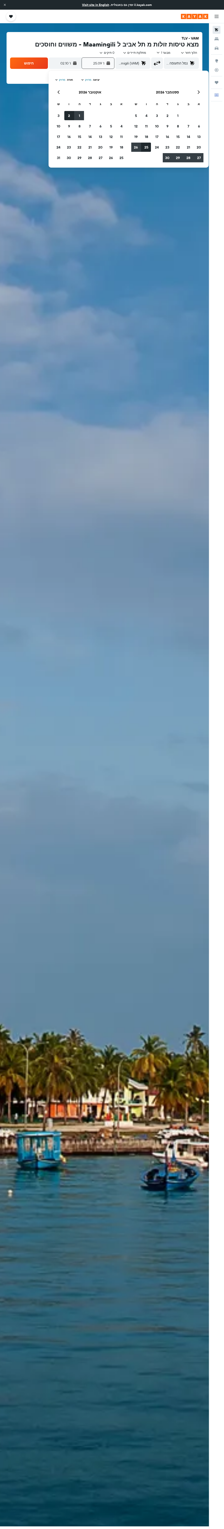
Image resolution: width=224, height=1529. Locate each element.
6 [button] (199, 126)
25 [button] (146, 147)
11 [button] (146, 126)
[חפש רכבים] (216, 48)
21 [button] (188, 147)
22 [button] (178, 147)
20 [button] (199, 147)
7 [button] (188, 126)
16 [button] (167, 136)
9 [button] (167, 126)
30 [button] (167, 158)
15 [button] (178, 136)
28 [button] (188, 158)
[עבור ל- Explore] (216, 60)
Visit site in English (95, 5)
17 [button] (156, 136)
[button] (5, 5)
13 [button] (199, 136)
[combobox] (134, 52)
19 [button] (136, 136)
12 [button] (136, 126)
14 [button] (188, 136)
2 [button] (167, 115)
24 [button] (157, 147)
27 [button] (199, 158)
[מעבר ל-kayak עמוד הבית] (194, 16)
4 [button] (146, 115)
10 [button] (157, 126)
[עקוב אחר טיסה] (216, 70)
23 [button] (167, 147)
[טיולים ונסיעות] (216, 82)
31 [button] (58, 158)
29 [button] (178, 158)
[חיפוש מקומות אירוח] (216, 39)
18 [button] (146, 136)
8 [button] (178, 126)
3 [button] (157, 115)
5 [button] (136, 115)
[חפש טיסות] (216, 29)
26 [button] (136, 147)
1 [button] (177, 115)
